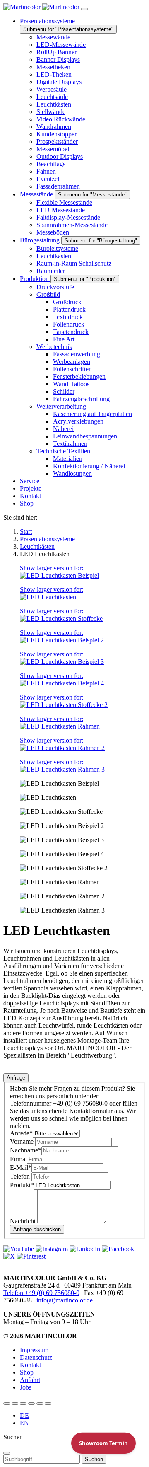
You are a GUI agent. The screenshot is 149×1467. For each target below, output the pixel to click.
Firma (18, 1158)
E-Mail (20, 1167)
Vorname (22, 1141)
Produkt (22, 1185)
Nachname (25, 1150)
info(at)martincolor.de (64, 1300)
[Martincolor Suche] (48, 1403)
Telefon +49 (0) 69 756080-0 (41, 1292)
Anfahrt (30, 1379)
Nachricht (23, 1221)
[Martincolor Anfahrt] (39, 1403)
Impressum (34, 1349)
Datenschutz (36, 1357)
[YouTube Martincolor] (6, 1403)
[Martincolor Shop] (15, 1403)
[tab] (16, 1077)
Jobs (25, 1387)
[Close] (6, 1453)
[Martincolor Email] (31, 1403)
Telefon (20, 1176)
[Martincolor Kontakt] (23, 1403)
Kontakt (30, 1364)
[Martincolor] (42, 6)
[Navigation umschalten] (84, 9)
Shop (27, 1372)
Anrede (21, 1133)
